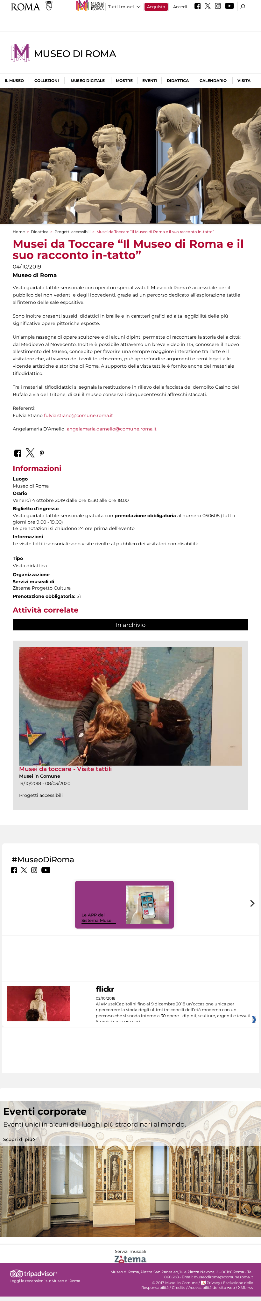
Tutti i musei (121, 6)
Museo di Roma (75, 54)
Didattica (178, 80)
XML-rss (245, 1287)
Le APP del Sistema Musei (97, 917)
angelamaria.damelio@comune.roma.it (112, 429)
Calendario (213, 80)
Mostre (124, 80)
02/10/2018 (173, 1010)
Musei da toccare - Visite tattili (65, 769)
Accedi (180, 6)
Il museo (14, 80)
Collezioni (46, 80)
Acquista (156, 6)
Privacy (213, 1283)
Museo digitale (88, 80)
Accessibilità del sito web (211, 1287)
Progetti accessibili (72, 231)
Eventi (149, 80)
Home (19, 231)
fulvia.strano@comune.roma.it (78, 415)
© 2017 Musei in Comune (175, 1283)
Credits (178, 1287)
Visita (243, 80)
